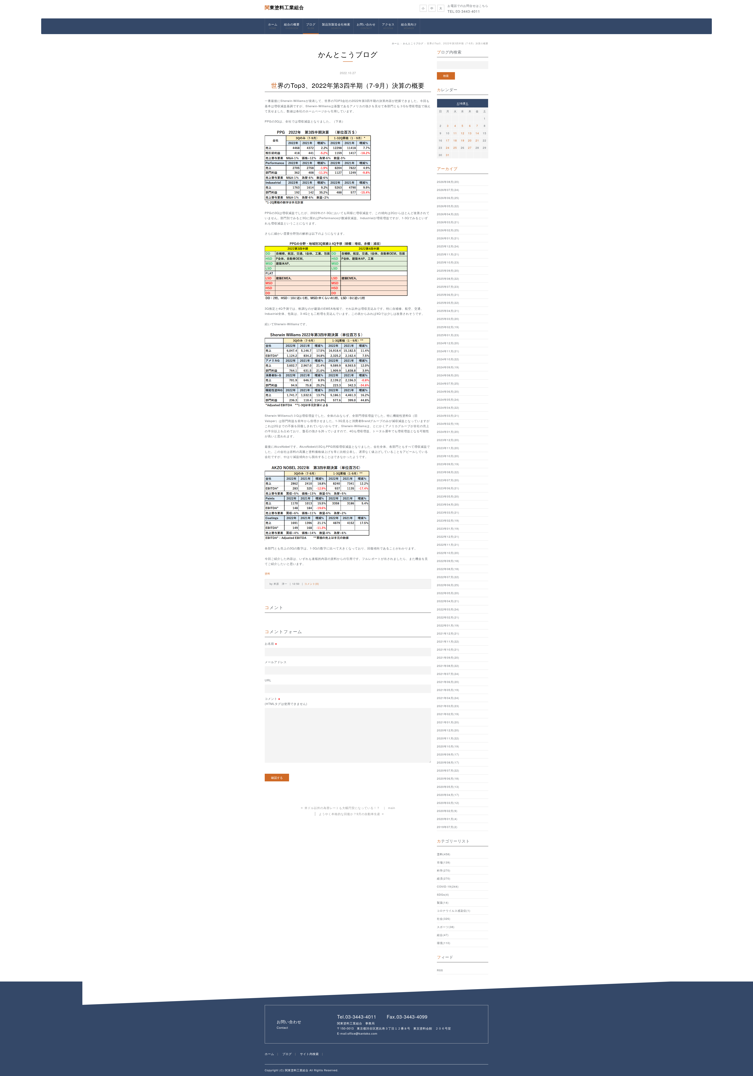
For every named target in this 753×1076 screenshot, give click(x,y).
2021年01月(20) (448, 722)
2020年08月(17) (448, 762)
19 (462, 140)
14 (477, 133)
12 (462, 133)
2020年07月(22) (448, 770)
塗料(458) (443, 854)
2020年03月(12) (448, 803)
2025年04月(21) (448, 311)
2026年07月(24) (448, 190)
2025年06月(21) (448, 295)
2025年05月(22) (448, 303)
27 (470, 148)
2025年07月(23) (448, 287)
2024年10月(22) (448, 359)
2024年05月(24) (448, 399)
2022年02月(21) (448, 617)
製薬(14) (443, 902)
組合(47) (443, 935)
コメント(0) (311, 584)
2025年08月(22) (448, 279)
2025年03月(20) (448, 319)
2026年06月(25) (448, 198)
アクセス (388, 26)
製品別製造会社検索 (336, 26)
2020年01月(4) (447, 819)
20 (470, 140)
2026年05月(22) (448, 206)
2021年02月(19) (448, 714)
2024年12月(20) (448, 343)
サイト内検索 (309, 1054)
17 (447, 140)
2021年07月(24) (448, 674)
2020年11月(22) (448, 738)
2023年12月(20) (448, 440)
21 (477, 140)
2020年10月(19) (448, 746)
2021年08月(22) (448, 666)
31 (447, 155)
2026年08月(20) (448, 182)
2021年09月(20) (448, 657)
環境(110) (443, 943)
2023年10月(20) (448, 456)
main (391, 808)
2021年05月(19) (448, 690)
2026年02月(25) (448, 230)
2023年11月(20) (448, 448)
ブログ (311, 26)
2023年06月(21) (448, 488)
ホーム (272, 26)
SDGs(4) (443, 894)
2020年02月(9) (447, 811)
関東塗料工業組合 (284, 7)
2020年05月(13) (448, 787)
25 (455, 148)
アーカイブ (447, 168)
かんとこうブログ (413, 43)
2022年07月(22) (448, 577)
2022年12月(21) (448, 536)
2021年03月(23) (448, 706)
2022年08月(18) (448, 569)
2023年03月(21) (448, 512)
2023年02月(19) (448, 520)
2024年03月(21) (448, 416)
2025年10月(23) (448, 262)
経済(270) (443, 878)
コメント (286, 701)
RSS (440, 970)
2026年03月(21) (448, 222)
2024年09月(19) (448, 367)
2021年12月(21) (448, 633)
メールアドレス (276, 662)
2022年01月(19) (448, 625)
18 (455, 140)
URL (268, 680)
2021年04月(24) (448, 698)
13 (470, 133)
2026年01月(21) (448, 238)
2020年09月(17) (448, 754)
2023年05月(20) (448, 496)
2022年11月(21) (448, 545)
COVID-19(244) (448, 886)
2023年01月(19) (448, 528)
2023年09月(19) (448, 464)
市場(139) (443, 862)
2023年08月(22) (448, 472)
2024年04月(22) (448, 408)
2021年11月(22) (448, 641)
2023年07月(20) (448, 480)
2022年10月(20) (448, 553)
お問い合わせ (366, 26)
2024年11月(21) (448, 351)
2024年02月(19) (448, 424)
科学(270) (443, 870)
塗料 (267, 573)
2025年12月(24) (448, 246)
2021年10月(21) (448, 649)
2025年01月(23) (448, 335)
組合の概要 (292, 26)
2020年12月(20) (448, 730)
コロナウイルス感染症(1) (453, 911)
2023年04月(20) (448, 504)
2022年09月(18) (448, 561)
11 (455, 133)
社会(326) (443, 919)
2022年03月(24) (448, 609)
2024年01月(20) (448, 432)
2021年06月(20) (448, 682)
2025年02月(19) (448, 327)
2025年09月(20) (448, 270)
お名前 (271, 643)
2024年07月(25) (448, 383)
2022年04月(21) (448, 601)
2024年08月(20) (448, 375)
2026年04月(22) (448, 214)
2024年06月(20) (448, 391)
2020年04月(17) (448, 795)
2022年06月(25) (448, 585)
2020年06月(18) (448, 778)
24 (447, 148)
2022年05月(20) (448, 593)
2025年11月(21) (448, 254)
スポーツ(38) (446, 927)
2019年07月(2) (447, 827)
